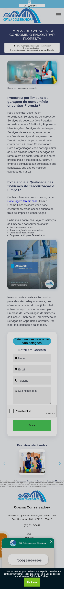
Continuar (32, 582)
